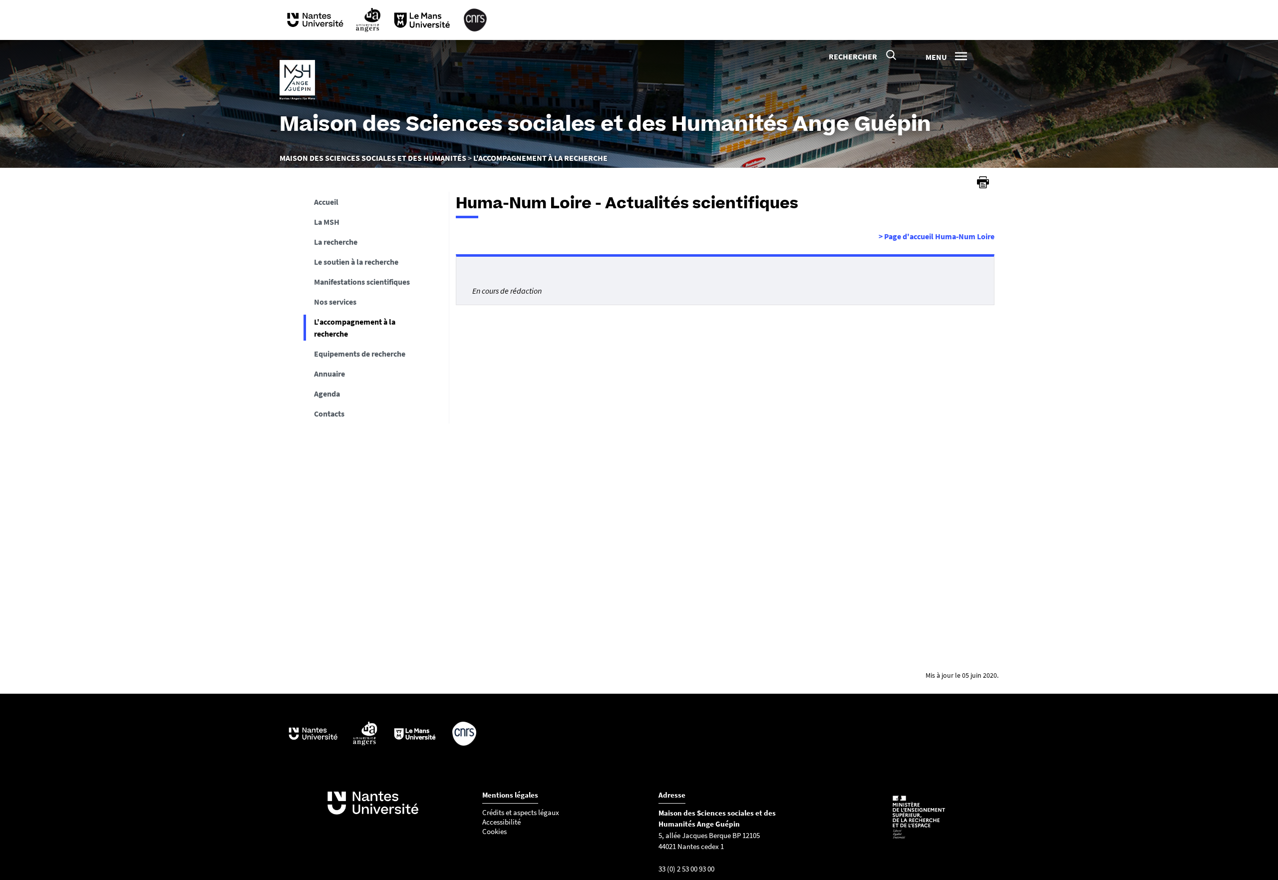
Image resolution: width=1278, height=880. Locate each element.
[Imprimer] (982, 182)
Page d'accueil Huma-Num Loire (936, 236)
